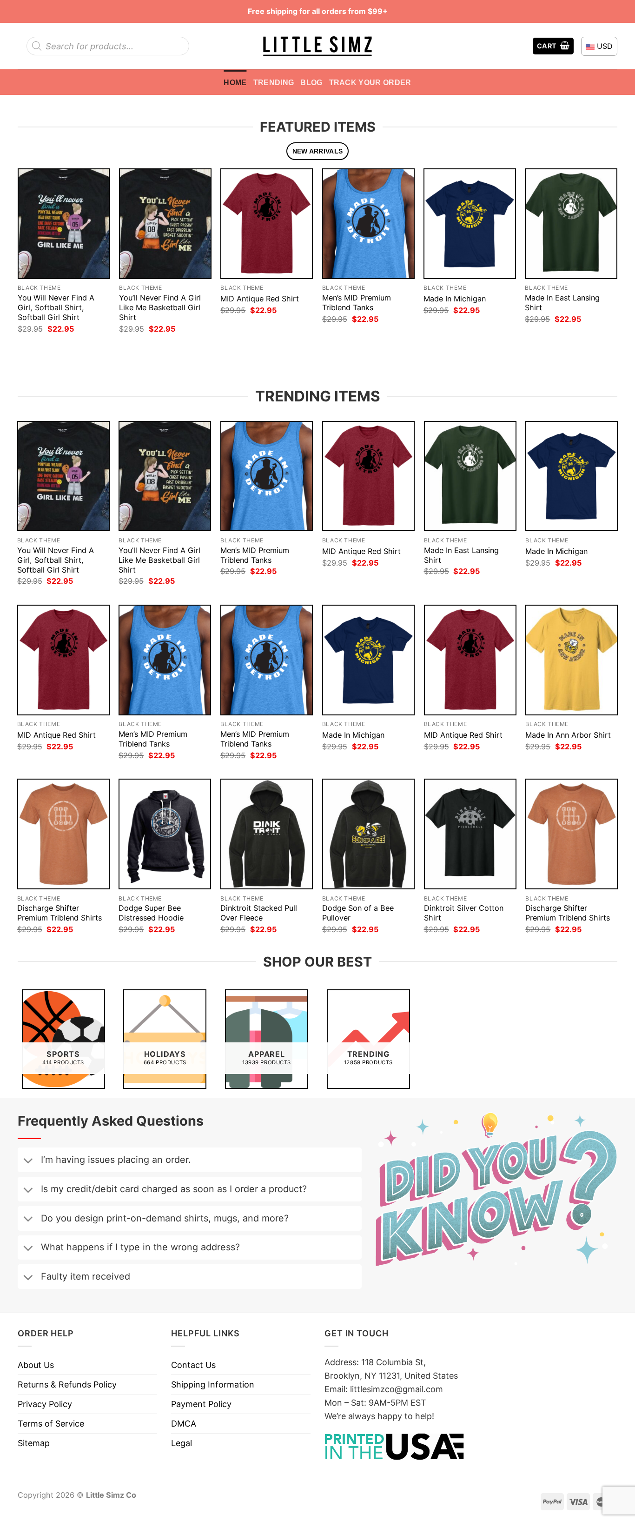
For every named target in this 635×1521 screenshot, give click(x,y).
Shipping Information (212, 1384)
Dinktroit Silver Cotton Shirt (463, 912)
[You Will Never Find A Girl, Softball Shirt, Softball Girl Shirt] (64, 223)
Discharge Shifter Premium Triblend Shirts (59, 912)
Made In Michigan (454, 298)
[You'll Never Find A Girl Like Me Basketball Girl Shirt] (165, 223)
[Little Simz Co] (317, 46)
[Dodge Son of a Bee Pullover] (368, 834)
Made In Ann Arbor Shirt (568, 735)
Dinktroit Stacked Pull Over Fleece (258, 912)
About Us (36, 1365)
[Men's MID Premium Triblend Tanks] (368, 223)
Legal (181, 1443)
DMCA (183, 1423)
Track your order (370, 82)
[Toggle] (28, 1161)
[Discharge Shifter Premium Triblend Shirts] (63, 834)
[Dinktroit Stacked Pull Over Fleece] (266, 834)
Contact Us (193, 1365)
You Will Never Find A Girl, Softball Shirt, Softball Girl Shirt (56, 307)
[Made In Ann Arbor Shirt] (571, 660)
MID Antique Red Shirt (259, 298)
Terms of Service (51, 1423)
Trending (273, 82)
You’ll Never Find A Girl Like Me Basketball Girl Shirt (160, 307)
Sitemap (34, 1443)
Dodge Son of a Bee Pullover (358, 912)
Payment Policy (201, 1404)
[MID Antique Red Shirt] (266, 223)
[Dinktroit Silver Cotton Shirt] (470, 834)
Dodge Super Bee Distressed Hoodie (151, 912)
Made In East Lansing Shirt (562, 302)
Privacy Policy (45, 1404)
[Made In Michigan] (469, 223)
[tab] (317, 151)
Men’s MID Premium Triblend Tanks (356, 302)
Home (235, 82)
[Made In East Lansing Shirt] (571, 223)
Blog (311, 82)
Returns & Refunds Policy (67, 1384)
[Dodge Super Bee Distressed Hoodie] (164, 834)
